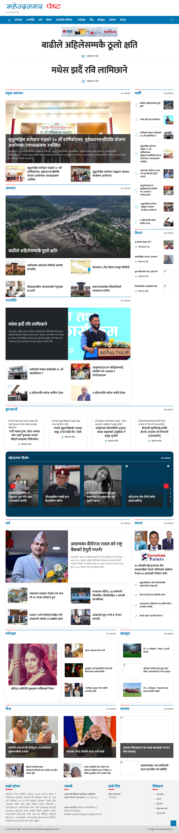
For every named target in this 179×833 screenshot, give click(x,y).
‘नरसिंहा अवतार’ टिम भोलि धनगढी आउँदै (96, 689)
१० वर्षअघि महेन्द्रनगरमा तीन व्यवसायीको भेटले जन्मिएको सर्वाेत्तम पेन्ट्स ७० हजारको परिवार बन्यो (153, 569)
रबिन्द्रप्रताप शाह (144, 246)
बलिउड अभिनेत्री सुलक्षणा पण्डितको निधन (32, 688)
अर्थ (40, 20)
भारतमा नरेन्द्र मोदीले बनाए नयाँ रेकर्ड (85, 751)
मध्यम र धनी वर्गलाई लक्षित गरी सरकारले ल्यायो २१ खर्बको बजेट (46, 617)
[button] (172, 20)
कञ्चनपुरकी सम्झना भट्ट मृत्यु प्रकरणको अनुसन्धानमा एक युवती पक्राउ (67, 497)
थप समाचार (125, 93)
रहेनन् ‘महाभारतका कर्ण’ (95, 650)
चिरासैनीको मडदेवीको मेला (146, 286)
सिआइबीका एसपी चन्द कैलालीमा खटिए (23, 499)
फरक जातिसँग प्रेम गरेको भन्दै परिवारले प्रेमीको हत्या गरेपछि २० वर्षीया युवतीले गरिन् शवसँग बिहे (98, 770)
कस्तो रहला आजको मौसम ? (151, 616)
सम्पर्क (159, 799)
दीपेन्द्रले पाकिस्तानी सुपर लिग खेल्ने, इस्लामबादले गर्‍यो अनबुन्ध (156, 670)
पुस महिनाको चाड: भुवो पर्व (146, 272)
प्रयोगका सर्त (161, 813)
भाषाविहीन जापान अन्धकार (146, 257)
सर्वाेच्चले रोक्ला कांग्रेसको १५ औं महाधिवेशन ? (46, 371)
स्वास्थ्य (112, 20)
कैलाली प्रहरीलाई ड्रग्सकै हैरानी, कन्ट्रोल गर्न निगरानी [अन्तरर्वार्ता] (154, 432)
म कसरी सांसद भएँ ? (143, 242)
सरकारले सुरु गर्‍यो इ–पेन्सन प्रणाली (107, 617)
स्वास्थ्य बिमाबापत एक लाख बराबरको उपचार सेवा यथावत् (146, 749)
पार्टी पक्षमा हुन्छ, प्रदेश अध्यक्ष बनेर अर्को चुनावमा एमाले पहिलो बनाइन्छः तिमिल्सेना (24, 435)
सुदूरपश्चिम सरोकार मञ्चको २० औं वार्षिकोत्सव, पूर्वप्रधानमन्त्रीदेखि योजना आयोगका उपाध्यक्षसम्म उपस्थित (66, 142)
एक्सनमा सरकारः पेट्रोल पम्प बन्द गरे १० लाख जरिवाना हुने (46, 595)
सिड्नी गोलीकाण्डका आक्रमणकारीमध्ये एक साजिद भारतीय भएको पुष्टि (41, 770)
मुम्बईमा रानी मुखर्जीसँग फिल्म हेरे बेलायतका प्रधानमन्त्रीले (98, 670)
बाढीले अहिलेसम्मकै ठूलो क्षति (89, 45)
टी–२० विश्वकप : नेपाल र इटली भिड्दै (156, 650)
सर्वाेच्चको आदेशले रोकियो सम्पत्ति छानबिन (45, 267)
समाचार (18, 20)
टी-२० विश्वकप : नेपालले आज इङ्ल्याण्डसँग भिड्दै (155, 689)
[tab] (82, 510)
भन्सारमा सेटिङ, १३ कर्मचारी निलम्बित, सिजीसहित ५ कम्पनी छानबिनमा (108, 595)
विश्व (91, 20)
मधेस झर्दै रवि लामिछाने (89, 70)
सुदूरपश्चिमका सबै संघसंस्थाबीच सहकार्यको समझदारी (152, 584)
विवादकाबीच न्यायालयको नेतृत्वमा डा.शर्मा (45, 289)
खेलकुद (101, 20)
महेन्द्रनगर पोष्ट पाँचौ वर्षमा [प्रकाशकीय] (107, 499)
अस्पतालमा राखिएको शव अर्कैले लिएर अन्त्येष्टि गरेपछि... (156, 605)
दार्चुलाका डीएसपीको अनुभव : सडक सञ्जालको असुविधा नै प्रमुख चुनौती (111, 432)
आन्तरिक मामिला (64, 20)
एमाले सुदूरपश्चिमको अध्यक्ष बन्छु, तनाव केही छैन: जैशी (68, 430)
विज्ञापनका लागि (162, 808)
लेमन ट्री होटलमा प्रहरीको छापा (152, 595)
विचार (49, 20)
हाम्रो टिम (159, 803)
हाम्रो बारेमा (160, 794)
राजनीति (30, 20)
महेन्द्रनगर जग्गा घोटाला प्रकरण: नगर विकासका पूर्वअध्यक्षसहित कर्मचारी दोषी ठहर (151, 495)
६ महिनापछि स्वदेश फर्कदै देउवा (108, 393)
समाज (123, 20)
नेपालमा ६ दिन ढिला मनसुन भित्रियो (110, 267)
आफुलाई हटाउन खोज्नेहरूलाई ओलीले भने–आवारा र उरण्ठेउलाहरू (107, 371)
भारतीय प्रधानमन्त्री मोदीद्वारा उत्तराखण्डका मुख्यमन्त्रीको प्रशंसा (29, 749)
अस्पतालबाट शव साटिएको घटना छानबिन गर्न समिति (155, 767)
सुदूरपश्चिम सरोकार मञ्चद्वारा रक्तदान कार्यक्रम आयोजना (110, 173)
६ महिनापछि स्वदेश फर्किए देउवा (46, 393)
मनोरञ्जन (81, 20)
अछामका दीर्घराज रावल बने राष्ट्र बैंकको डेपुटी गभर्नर (150, 174)
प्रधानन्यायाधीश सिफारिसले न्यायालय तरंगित (106, 289)
